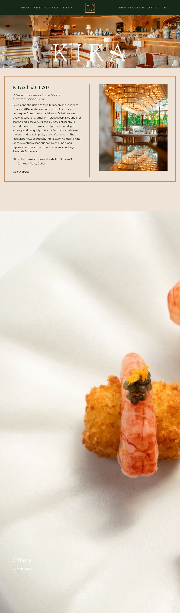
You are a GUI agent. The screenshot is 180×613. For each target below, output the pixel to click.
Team (122, 7)
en (165, 7)
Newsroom (136, 7)
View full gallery (22, 568)
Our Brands (41, 7)
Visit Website (21, 171)
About (26, 7)
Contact (152, 7)
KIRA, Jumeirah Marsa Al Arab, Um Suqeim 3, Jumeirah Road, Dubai (45, 161)
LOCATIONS (62, 7)
